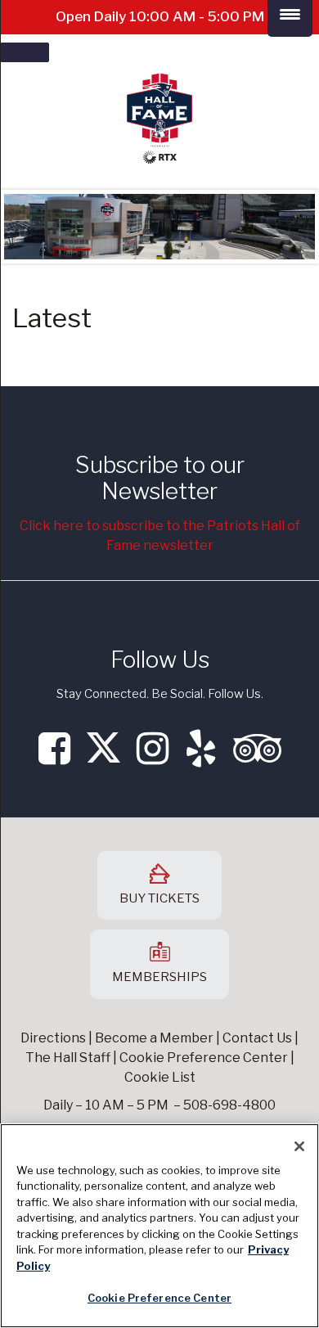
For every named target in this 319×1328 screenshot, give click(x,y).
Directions (53, 1038)
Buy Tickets (159, 898)
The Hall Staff (67, 1057)
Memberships (159, 977)
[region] (159, 1225)
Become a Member (154, 1038)
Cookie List (159, 1077)
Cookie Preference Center (159, 1297)
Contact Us (257, 1038)
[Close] (299, 1146)
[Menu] (24, 52)
